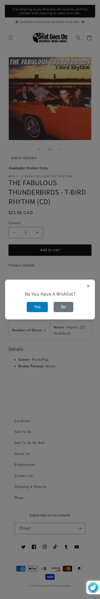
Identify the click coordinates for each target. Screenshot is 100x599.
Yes (37, 307)
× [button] (88, 286)
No (63, 307)
